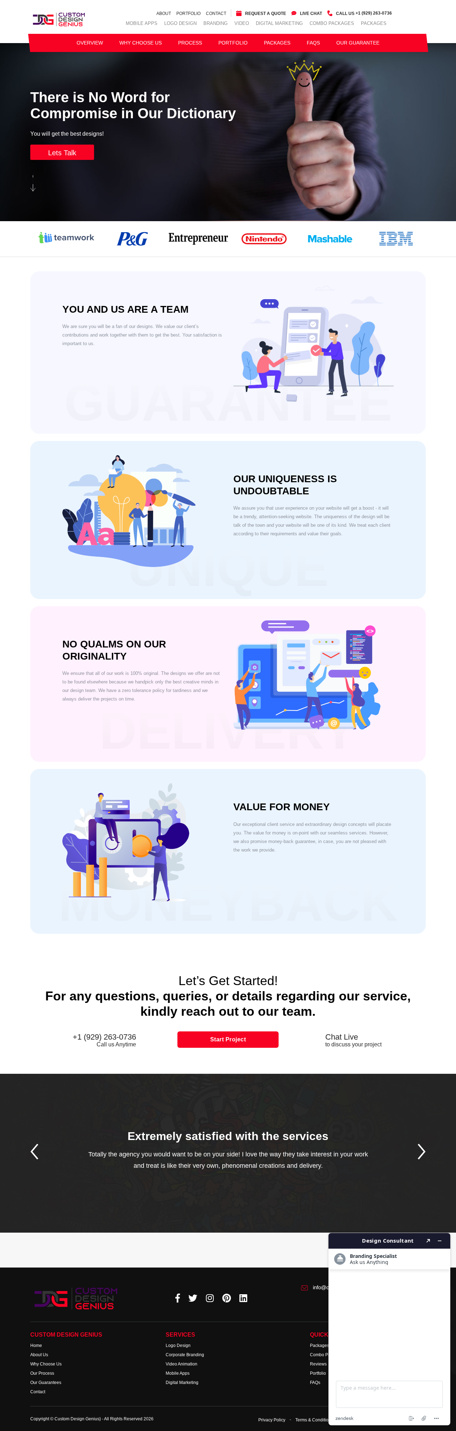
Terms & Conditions (314, 1419)
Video (241, 23)
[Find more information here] (389, 1329)
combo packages (332, 23)
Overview (90, 43)
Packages (374, 23)
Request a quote (265, 13)
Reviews (318, 1364)
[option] (228, 1164)
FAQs (313, 43)
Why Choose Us (140, 43)
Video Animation (181, 1364)
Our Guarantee (357, 43)
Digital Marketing (279, 23)
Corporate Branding (185, 1354)
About (163, 13)
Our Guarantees (45, 1382)
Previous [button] (34, 1152)
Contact (216, 13)
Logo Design (180, 23)
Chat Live (353, 1040)
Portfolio (188, 13)
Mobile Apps (141, 23)
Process (190, 43)
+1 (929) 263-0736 (364, 13)
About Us (39, 1354)
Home (36, 1345)
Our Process (42, 1373)
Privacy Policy (271, 1419)
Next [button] (422, 1152)
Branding (215, 23)
